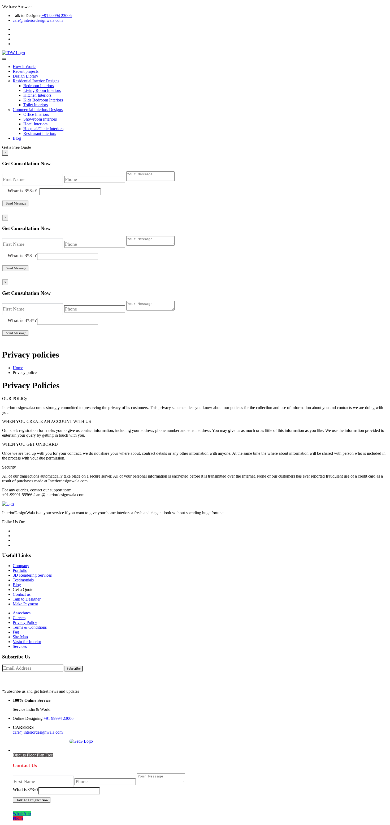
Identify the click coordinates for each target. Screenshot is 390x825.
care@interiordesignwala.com (38, 20)
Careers (19, 617)
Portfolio (20, 570)
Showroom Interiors (40, 119)
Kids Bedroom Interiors (43, 100)
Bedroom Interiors (38, 85)
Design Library (25, 76)
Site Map (20, 637)
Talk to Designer (27, 599)
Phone (18, 818)
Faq (16, 632)
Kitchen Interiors (37, 95)
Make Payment (25, 604)
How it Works (24, 66)
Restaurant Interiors (39, 133)
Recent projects (25, 71)
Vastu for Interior (27, 641)
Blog (17, 138)
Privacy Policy (25, 622)
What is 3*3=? (23, 190)
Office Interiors (36, 114)
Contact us (22, 594)
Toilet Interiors (35, 105)
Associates (22, 613)
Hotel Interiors (35, 124)
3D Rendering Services (32, 575)
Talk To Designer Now (31, 800)
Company (21, 565)
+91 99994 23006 (56, 15)
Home (18, 367)
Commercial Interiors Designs (38, 109)
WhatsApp (22, 813)
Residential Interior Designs (36, 81)
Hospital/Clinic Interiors (43, 128)
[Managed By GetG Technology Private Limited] (80, 741)
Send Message (15, 203)
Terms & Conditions (30, 627)
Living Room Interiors (42, 90)
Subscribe (74, 668)
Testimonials (23, 580)
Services (20, 646)
